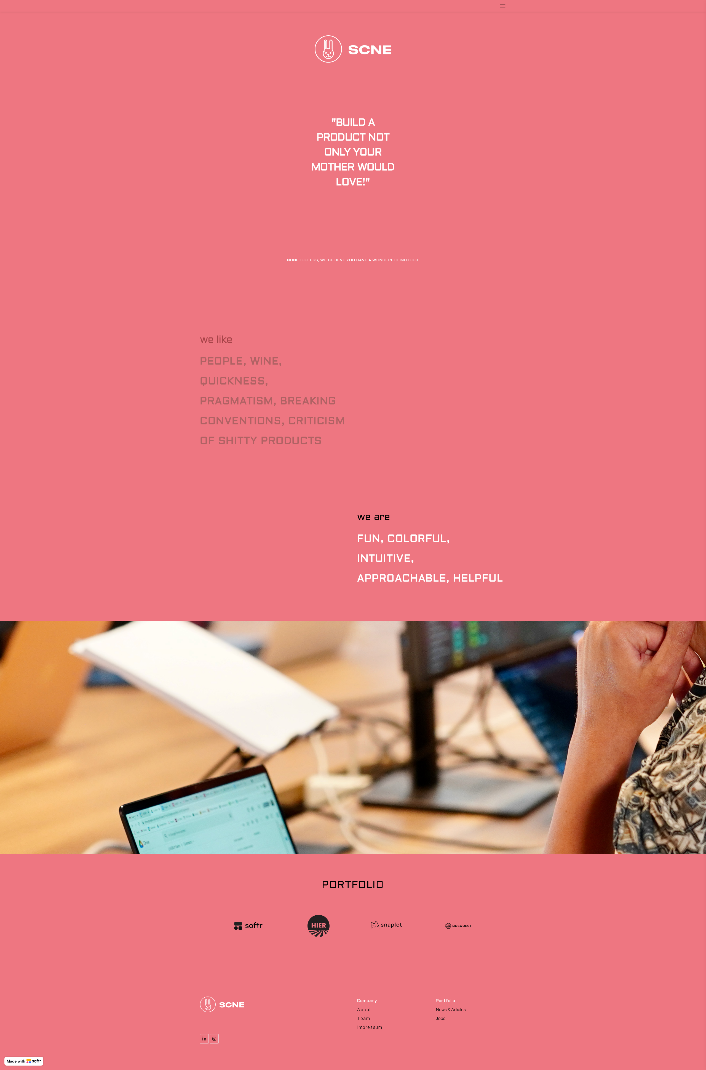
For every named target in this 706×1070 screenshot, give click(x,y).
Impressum (369, 1027)
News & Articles (451, 1009)
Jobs (440, 1018)
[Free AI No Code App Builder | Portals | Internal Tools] (23, 1061)
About (364, 1009)
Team (363, 1018)
